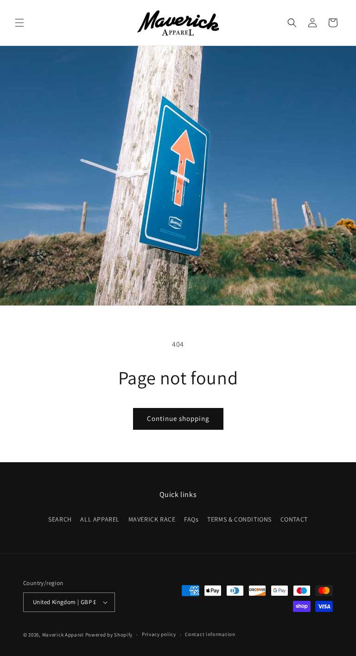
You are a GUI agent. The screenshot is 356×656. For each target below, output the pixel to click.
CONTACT (294, 519)
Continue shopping (178, 418)
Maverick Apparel (63, 634)
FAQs (191, 519)
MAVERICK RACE (152, 519)
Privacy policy (159, 634)
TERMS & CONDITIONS (239, 519)
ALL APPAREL (100, 519)
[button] (19, 23)
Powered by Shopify (109, 634)
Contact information (210, 634)
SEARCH (60, 519)
